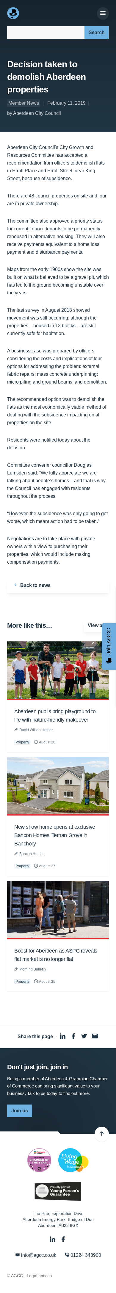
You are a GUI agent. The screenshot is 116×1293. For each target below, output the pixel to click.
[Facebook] (63, 1239)
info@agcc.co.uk (38, 1255)
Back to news (35, 585)
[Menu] (103, 13)
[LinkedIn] (53, 1239)
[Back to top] (102, 1134)
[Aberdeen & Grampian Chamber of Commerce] (13, 13)
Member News (23, 103)
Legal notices (39, 1275)
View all (96, 625)
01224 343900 (85, 1255)
